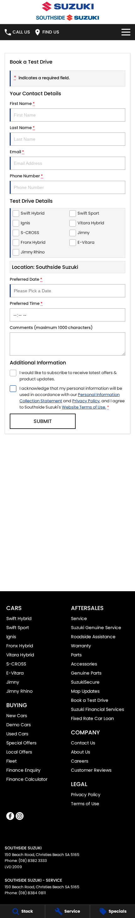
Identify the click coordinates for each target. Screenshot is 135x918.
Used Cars (17, 734)
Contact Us (83, 743)
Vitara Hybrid (20, 655)
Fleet (11, 761)
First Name (22, 104)
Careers (79, 761)
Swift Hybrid (18, 618)
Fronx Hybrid (19, 646)
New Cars (16, 715)
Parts (76, 655)
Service (79, 618)
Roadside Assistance (93, 637)
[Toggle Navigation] (126, 32)
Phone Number (26, 176)
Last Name (22, 128)
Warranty (81, 646)
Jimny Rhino (19, 691)
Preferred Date (26, 279)
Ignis (11, 637)
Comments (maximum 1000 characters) (51, 328)
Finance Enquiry (23, 770)
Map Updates (85, 691)
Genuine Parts (86, 673)
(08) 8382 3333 (33, 860)
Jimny (12, 682)
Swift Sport (17, 627)
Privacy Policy (86, 401)
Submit (43, 421)
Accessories (84, 664)
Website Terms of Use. (84, 407)
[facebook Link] (10, 816)
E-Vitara (15, 673)
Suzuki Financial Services (97, 709)
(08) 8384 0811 (32, 892)
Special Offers (21, 743)
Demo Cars (18, 725)
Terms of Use (85, 804)
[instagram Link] (20, 816)
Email (17, 152)
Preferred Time (26, 303)
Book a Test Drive (89, 700)
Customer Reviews (91, 770)
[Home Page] (67, 6)
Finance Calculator (26, 779)
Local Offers (19, 752)
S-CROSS (16, 664)
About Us (80, 752)
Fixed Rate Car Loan (92, 718)
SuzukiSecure (85, 682)
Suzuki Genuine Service (96, 627)
